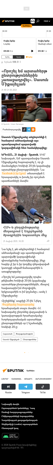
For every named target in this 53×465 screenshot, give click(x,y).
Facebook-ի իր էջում (14, 173)
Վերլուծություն (43, 379)
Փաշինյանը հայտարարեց (18, 304)
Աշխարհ (28, 379)
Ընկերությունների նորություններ (17, 416)
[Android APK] (10, 436)
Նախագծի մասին (10, 404)
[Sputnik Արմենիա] (8, 22)
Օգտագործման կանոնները (15, 408)
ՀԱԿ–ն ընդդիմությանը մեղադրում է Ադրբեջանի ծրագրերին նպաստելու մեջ (25, 231)
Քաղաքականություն (24, 334)
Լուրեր (7, 43)
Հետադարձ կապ (9, 428)
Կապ (32, 408)
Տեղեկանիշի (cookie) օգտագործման (19, 424)
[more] (48, 241)
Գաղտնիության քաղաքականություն (19, 420)
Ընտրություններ (29, 339)
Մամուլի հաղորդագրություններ (17, 412)
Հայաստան (7, 334)
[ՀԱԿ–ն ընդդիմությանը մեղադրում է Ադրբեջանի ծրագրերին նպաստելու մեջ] (26, 205)
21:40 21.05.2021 (9, 89)
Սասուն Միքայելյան (11, 339)
